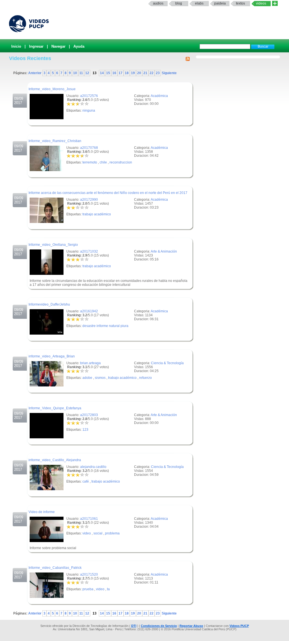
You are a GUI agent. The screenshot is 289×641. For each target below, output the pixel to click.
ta (108, 589)
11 (81, 73)
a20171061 (89, 519)
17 (120, 73)
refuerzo (145, 378)
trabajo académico (96, 214)
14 (102, 73)
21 (145, 73)
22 (152, 73)
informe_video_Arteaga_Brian (52, 356)
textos (240, 3)
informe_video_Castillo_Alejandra (55, 460)
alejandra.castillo (93, 467)
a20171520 (89, 574)
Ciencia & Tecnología (167, 363)
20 (139, 73)
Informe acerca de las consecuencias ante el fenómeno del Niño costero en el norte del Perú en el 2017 (108, 193)
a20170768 (89, 148)
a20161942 (89, 311)
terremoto (89, 162)
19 (133, 73)
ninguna (88, 110)
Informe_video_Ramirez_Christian (55, 141)
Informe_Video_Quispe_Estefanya (55, 408)
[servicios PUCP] (275, 3)
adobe (87, 378)
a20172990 (89, 200)
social (97, 533)
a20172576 (89, 96)
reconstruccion (121, 162)
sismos (100, 378)
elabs (199, 3)
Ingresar (36, 46)
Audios (158, 3)
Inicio (16, 46)
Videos (261, 3)
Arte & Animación (164, 251)
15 (108, 73)
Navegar (58, 46)
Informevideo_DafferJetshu (49, 304)
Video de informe (42, 512)
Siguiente (169, 73)
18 (127, 73)
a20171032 (89, 251)
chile (103, 162)
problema (112, 533)
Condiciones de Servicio (159, 625)
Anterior (35, 73)
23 (158, 73)
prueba (87, 589)
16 (114, 73)
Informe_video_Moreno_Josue (52, 89)
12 (87, 73)
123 (85, 430)
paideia (220, 3)
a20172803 (89, 415)
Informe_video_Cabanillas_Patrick (55, 568)
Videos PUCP (239, 625)
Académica (159, 96)
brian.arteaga (90, 363)
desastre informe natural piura (105, 326)
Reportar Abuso (191, 625)
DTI (133, 625)
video (86, 533)
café (85, 481)
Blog (178, 3)
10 (75, 73)
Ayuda (78, 46)
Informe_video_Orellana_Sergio (53, 245)
